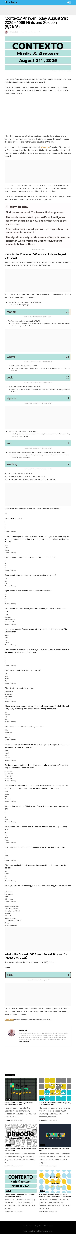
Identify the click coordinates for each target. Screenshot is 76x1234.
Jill (6, 717)
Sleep (7, 874)
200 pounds (9, 894)
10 (5, 817)
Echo (6, 730)
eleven (7, 642)
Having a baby (10, 619)
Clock (7, 794)
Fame (7, 615)
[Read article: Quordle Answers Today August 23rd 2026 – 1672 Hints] (55, 1135)
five (6, 640)
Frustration (8, 735)
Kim (6, 712)
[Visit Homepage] (15, 2)
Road (6, 676)
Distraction (8, 732)
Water (7, 678)
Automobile (9, 692)
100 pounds (9, 899)
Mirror (7, 796)
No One (7, 714)
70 (5, 599)
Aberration (8, 696)
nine (6, 638)
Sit (5, 876)
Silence (7, 737)
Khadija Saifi (14, 32)
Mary (6, 719)
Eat (6, 878)
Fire (6, 835)
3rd (6, 579)
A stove (7, 758)
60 (5, 594)
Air (6, 674)
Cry (6, 871)
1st (5, 581)
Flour (6, 548)
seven (7, 635)
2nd (6, 583)
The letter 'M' (9, 622)
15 (5, 596)
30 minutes (8, 776)
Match (7, 753)
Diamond (8, 799)
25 (5, 601)
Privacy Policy (48, 1226)
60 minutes (8, 778)
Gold (6, 792)
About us (25, 1226)
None (7, 751)
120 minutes (9, 774)
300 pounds (9, 892)
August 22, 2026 (53, 1120)
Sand (6, 833)
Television (8, 699)
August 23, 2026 (18, 1120)
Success (8, 617)
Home (40, 1226)
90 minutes (8, 771)
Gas (6, 681)
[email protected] (24, 1041)
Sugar (7, 550)
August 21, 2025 (25, 32)
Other (34, 32)
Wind (6, 838)
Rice (6, 545)
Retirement (8, 694)
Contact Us (33, 1226)
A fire (7, 755)
